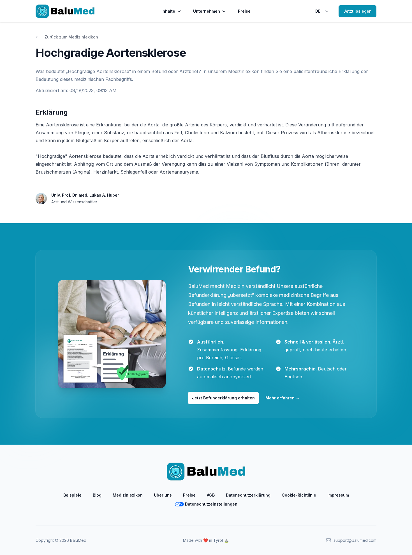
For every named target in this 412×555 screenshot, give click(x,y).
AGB (211, 495)
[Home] (65, 11)
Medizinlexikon (128, 495)
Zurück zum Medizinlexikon (71, 37)
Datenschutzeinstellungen (211, 504)
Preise (244, 11)
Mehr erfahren (282, 397)
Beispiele (72, 495)
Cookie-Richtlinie (299, 495)
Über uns (163, 495)
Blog (97, 495)
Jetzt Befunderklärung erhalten (223, 397)
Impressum (338, 495)
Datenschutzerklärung (248, 495)
